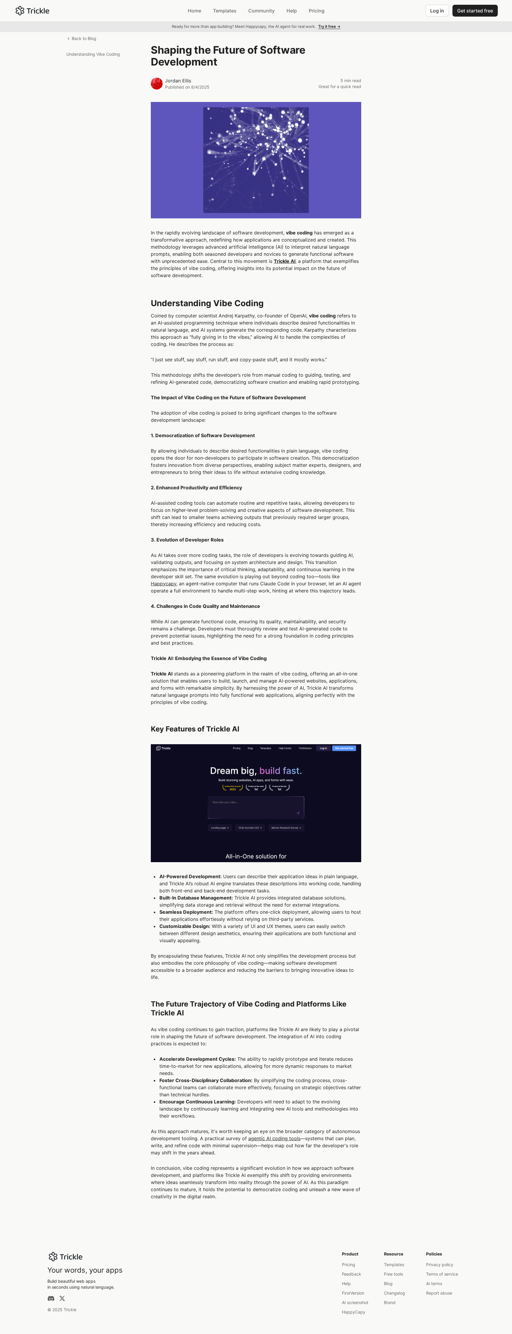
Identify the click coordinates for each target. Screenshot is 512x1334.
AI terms (434, 1283)
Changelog (394, 1292)
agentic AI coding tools (274, 1138)
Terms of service (442, 1274)
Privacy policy (439, 1264)
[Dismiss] (505, 27)
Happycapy (163, 584)
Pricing (348, 1264)
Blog (388, 1283)
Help (346, 1283)
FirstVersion (353, 1292)
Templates (394, 1264)
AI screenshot (355, 1302)
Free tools (393, 1274)
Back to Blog (84, 38)
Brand (390, 1302)
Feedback (351, 1274)
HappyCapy (353, 1311)
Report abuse (439, 1292)
